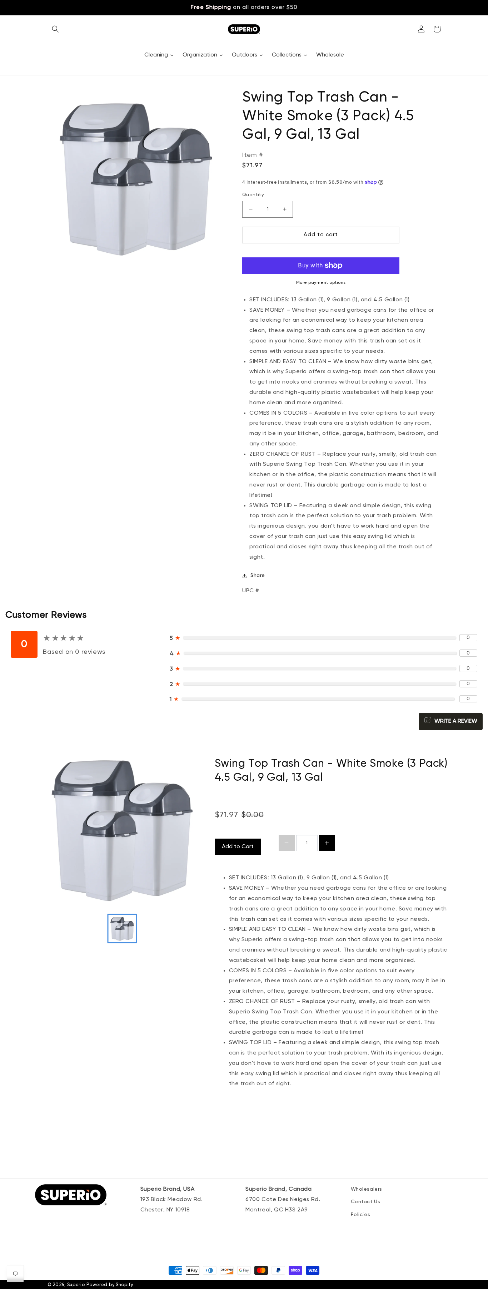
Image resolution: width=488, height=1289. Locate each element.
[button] (55, 29)
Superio (76, 1285)
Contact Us (365, 1201)
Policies (360, 1214)
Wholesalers (367, 1189)
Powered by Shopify (109, 1285)
